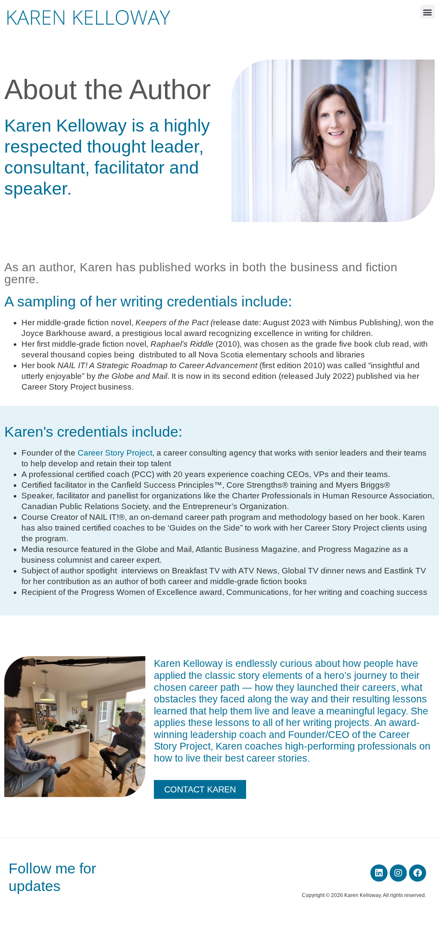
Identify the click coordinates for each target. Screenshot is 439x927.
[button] (428, 12)
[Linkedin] (379, 873)
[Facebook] (417, 873)
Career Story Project (115, 452)
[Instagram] (398, 873)
